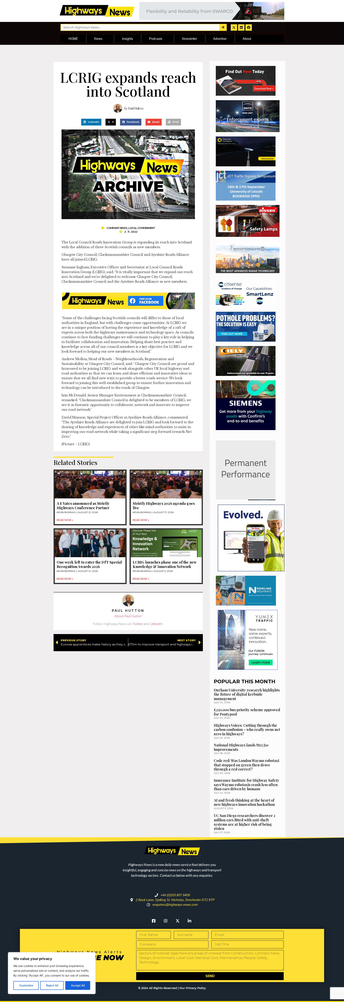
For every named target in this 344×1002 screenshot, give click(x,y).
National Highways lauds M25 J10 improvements (241, 747)
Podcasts (155, 38)
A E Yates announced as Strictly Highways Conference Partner (83, 505)
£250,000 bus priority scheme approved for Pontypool (247, 712)
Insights (127, 38)
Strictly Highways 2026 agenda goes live (164, 505)
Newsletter (189, 38)
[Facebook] (248, 27)
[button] (91, 122)
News (98, 38)
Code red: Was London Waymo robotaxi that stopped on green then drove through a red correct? (246, 765)
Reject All (52, 985)
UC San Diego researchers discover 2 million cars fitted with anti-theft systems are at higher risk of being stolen (244, 822)
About (247, 38)
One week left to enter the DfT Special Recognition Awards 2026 (89, 564)
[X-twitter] (234, 27)
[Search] (222, 27)
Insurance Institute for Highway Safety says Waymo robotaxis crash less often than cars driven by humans (246, 784)
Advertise (220, 38)
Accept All (78, 985)
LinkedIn (156, 624)
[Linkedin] (241, 27)
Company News (117, 227)
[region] (52, 973)
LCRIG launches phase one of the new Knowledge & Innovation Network (164, 564)
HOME (73, 38)
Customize (26, 985)
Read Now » (65, 520)
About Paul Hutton (128, 616)
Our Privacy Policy (192, 988)
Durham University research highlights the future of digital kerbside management (247, 694)
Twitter (138, 624)
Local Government (141, 227)
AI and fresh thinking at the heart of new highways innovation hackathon (244, 802)
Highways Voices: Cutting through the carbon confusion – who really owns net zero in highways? (247, 729)
